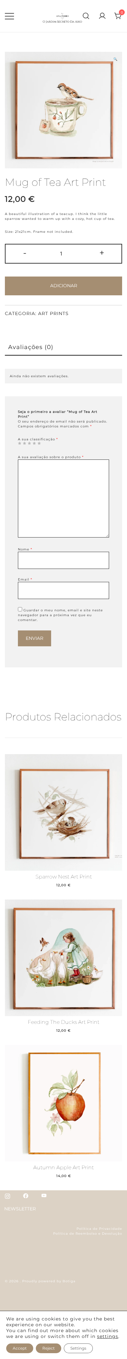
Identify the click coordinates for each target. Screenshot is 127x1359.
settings (107, 1336)
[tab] (63, 348)
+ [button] (102, 252)
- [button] (25, 252)
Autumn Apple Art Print (63, 1167)
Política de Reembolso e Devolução (87, 1233)
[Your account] (102, 16)
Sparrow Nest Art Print (63, 877)
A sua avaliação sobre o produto (51, 457)
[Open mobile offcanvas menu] (9, 16)
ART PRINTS (53, 313)
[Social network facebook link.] (25, 1195)
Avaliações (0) (30, 347)
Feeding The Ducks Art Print (63, 1022)
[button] (115, 59)
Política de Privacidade (99, 1229)
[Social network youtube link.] (44, 1195)
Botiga (69, 1281)
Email (25, 579)
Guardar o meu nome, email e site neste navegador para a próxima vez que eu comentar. (60, 615)
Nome (25, 549)
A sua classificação (38, 439)
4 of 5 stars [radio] (34, 443)
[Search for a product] (86, 16)
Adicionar (63, 286)
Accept (20, 1348)
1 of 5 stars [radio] (19, 443)
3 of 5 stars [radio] (29, 443)
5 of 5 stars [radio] (39, 443)
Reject (48, 1348)
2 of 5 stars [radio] (24, 443)
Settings (78, 1348)
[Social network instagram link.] (7, 1195)
